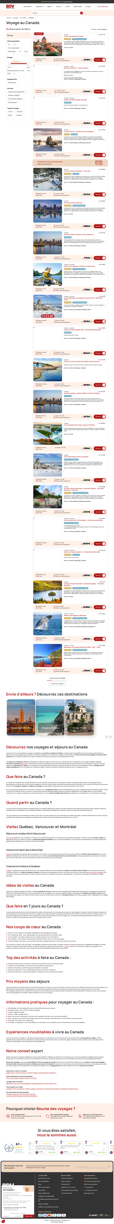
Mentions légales (43, 1204)
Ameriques (23, 18)
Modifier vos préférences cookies (48, 1207)
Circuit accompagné (23, 1083)
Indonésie (32, 1094)
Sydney (29, 1073)
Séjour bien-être (11, 1083)
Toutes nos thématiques (14, 1096)
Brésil (27, 1078)
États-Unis (9, 1078)
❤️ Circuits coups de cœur (92, 1181)
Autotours (45, 1083)
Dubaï (27, 1094)
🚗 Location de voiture (91, 1190)
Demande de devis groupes (69, 1190)
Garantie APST (65, 1184)
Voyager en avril (11, 1089)
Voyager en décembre (37, 1089)
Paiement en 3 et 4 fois (68, 1187)
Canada (34, 13)
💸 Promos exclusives (90, 1184)
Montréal (9, 854)
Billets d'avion (78, 6)
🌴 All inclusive (88, 1187)
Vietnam (22, 1094)
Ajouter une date (61, 13)
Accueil (8, 18)
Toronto (66, 946)
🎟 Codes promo (89, 1193)
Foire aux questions (67, 1178)
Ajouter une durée (73, 13)
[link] (100, 6)
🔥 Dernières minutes (90, 1178)
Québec (8, 870)
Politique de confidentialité (46, 1196)
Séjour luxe (52, 1083)
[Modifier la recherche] (81, 13)
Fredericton (52, 1073)
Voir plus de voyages (57, 684)
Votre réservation (66, 1193)
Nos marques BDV (43, 1181)
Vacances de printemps (52, 1089)
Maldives (16, 1094)
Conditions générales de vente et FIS (48, 1200)
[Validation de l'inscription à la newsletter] (109, 1166)
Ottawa (23, 764)
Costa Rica (33, 1078)
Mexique (16, 1078)
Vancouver (9, 838)
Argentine (22, 1078)
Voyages (15, 18)
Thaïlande (9, 1094)
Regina (8, 1073)
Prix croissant (102, 29)
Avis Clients (41, 1190)
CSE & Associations (44, 1187)
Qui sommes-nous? (44, 1178)
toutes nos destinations (29, 1096)
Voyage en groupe (36, 1083)
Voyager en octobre (23, 1089)
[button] (106, 737)
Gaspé (40, 1073)
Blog (39, 1184)
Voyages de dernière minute (69, 1089)
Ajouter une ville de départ (47, 13)
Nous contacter (66, 1181)
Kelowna (46, 1073)
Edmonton (23, 1073)
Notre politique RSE (44, 1193)
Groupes (88, 6)
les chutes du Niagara (96, 872)
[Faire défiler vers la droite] (110, 737)
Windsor (35, 1073)
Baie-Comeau (15, 1073)
